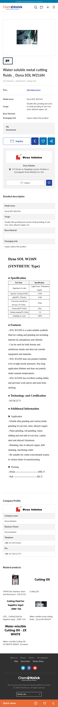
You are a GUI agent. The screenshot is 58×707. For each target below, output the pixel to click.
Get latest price (33, 90)
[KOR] (48, 7)
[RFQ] (41, 7)
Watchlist (44, 703)
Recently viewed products (35, 703)
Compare (53, 703)
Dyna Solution (29, 166)
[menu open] (54, 7)
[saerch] (35, 7)
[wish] (43, 141)
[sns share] (51, 141)
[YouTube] (35, 668)
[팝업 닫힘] (54, 1)
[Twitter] (23, 668)
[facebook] (29, 668)
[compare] (35, 141)
